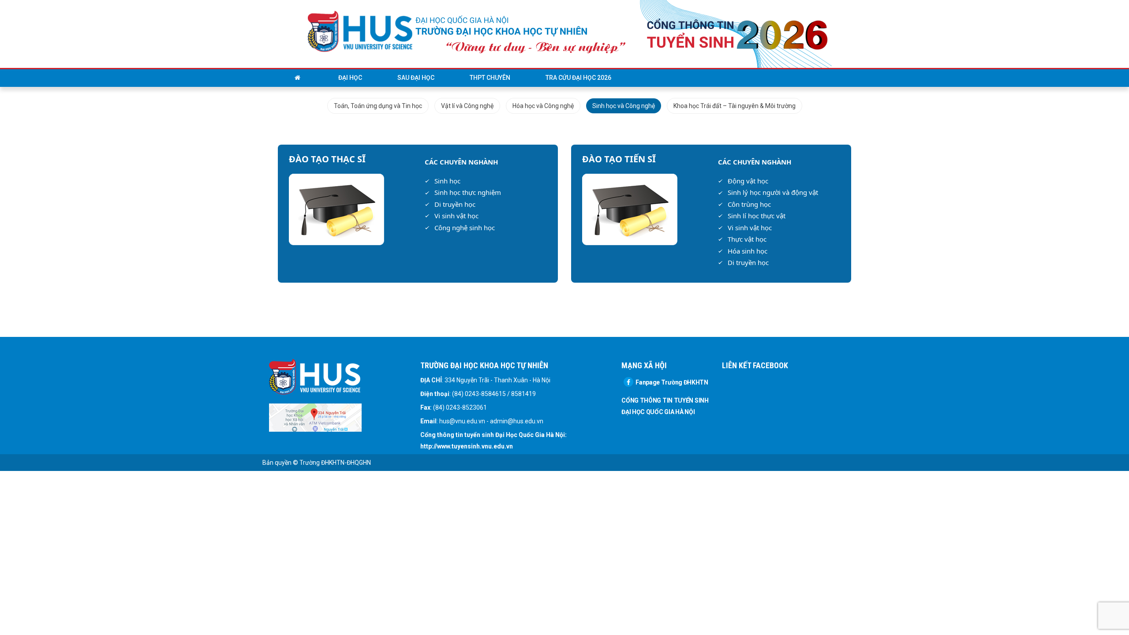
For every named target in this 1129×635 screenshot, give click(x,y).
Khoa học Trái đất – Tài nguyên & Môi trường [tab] (734, 105)
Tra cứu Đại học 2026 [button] (578, 77)
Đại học (350, 77)
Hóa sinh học (747, 251)
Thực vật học (747, 239)
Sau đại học (415, 77)
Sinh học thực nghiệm (467, 192)
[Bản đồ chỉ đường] (315, 417)
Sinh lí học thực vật (756, 215)
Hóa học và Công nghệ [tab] (543, 105)
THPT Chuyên (490, 77)
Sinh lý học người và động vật (773, 192)
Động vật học (748, 180)
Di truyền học (454, 204)
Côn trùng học (749, 204)
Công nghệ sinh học (464, 227)
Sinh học (447, 180)
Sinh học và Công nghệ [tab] (623, 105)
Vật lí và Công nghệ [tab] (467, 105)
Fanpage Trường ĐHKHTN (672, 382)
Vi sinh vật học (456, 215)
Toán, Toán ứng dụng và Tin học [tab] (378, 105)
